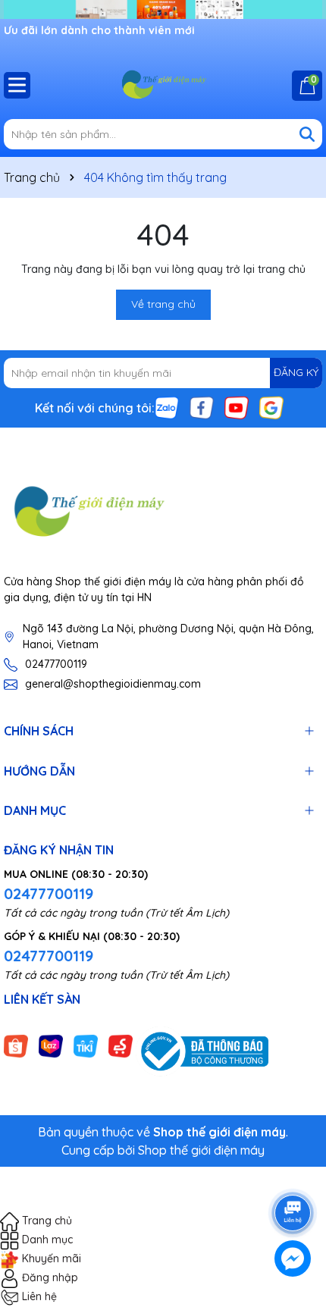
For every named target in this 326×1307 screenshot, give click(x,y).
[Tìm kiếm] (307, 134)
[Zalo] (167, 406)
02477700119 (56, 664)
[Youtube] (236, 406)
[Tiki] (86, 1045)
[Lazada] (51, 1045)
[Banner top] (163, 8)
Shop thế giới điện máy (201, 1150)
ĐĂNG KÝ (296, 372)
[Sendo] (120, 1045)
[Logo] (163, 84)
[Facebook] (202, 406)
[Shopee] (16, 1045)
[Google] (271, 406)
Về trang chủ (163, 304)
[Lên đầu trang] (293, 1170)
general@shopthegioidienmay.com (113, 684)
